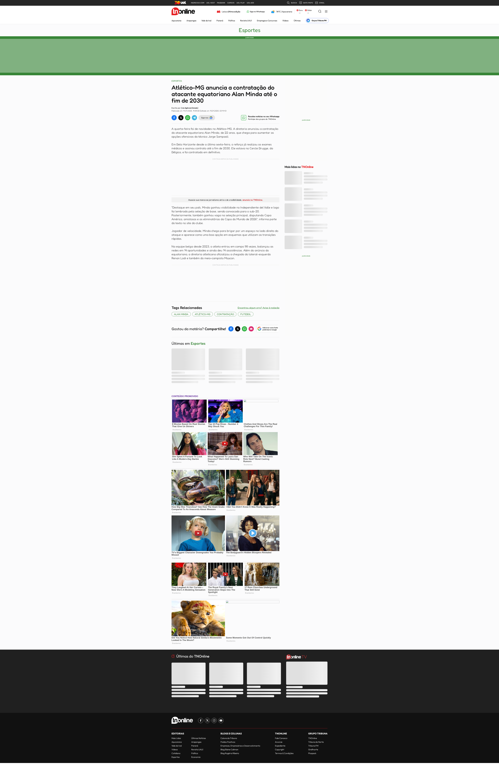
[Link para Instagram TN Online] (214, 720)
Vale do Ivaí (206, 20)
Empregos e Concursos (267, 20)
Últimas (297, 20)
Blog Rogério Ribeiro (230, 753)
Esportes (249, 30)
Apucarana (176, 20)
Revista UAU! (246, 20)
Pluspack (312, 753)
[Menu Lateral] (326, 11)
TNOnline (312, 738)
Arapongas (191, 20)
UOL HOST (210, 3)
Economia (195, 757)
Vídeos (285, 20)
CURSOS (230, 3)
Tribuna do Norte (316, 742)
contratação (225, 314)
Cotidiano (176, 753)
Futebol (245, 314)
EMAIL (321, 3)
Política (231, 20)
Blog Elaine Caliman (229, 749)
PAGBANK (221, 3)
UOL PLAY (241, 3)
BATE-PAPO (308, 3)
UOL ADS (250, 3)
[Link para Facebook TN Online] (200, 720)
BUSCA (294, 3)
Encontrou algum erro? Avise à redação (258, 307)
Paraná (219, 20)
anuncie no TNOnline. (252, 200)
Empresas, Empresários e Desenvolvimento (240, 745)
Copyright (279, 749)
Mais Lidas (176, 738)
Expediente (280, 745)
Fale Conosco (281, 738)
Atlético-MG (202, 314)
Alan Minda (181, 314)
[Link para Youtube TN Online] (221, 720)
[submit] (319, 11)
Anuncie (278, 742)
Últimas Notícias (198, 738)
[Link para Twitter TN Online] (207, 720)
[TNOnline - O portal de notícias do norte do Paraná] (183, 11)
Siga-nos (204, 118)
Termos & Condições (284, 753)
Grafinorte (313, 749)
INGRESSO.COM (197, 3)
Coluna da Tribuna (229, 738)
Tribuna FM (313, 745)
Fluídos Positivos (228, 742)
